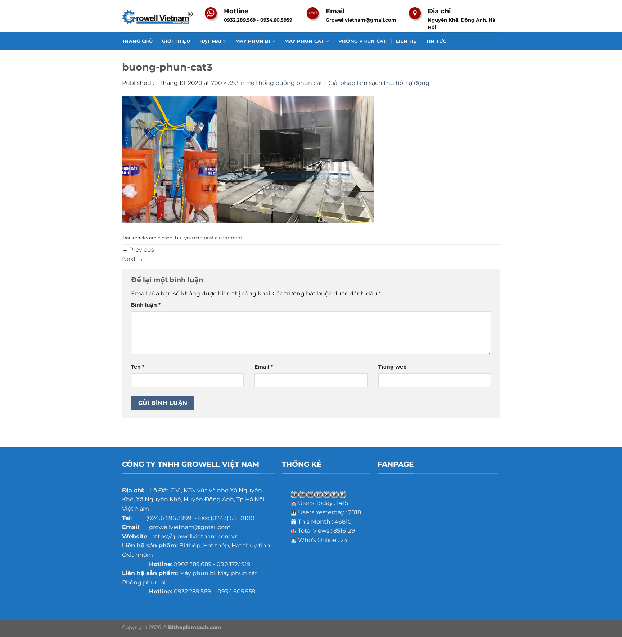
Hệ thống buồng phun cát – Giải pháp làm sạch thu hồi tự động (337, 83)
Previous (138, 249)
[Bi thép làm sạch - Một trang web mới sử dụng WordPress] (158, 16)
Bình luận (146, 305)
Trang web (392, 366)
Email (263, 366)
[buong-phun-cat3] (248, 159)
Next (132, 259)
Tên (137, 366)
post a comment (223, 237)
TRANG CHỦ (137, 41)
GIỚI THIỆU (176, 41)
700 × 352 (224, 83)
